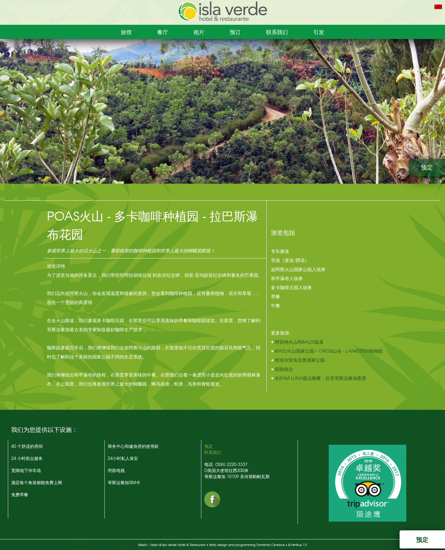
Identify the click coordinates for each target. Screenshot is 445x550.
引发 (318, 32)
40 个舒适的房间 (27, 446)
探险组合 (284, 369)
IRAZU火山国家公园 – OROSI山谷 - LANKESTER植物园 (329, 351)
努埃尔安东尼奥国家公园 (300, 360)
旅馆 (126, 32)
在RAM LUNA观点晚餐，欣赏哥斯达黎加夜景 (320, 378)
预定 (427, 167)
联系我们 (277, 32)
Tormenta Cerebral (270, 544)
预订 (235, 32)
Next (436, 110)
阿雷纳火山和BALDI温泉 (299, 341)
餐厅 (162, 32)
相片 (198, 32)
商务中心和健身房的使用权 (133, 446)
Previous (9, 110)
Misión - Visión (148, 544)
